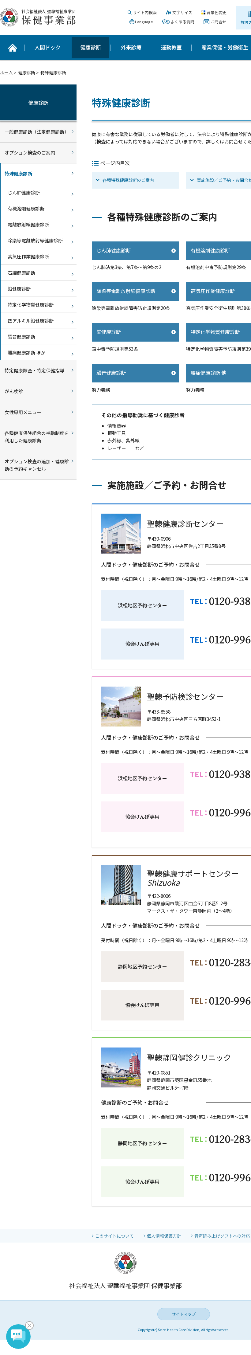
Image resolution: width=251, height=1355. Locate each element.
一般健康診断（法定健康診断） (37, 131)
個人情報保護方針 (164, 1236)
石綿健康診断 (21, 272)
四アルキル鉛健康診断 (31, 320)
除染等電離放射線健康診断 (125, 291)
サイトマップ (184, 1314)
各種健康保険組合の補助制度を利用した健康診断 (37, 437)
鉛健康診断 (108, 331)
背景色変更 (217, 12)
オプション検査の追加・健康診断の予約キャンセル (37, 465)
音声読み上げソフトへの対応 (222, 1236)
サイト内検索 (145, 12)
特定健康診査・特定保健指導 (34, 370)
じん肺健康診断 (113, 250)
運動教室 (171, 47)
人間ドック (48, 47)
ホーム (6, 72)
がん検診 (14, 391)
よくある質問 (182, 22)
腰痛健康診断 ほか (26, 352)
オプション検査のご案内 (30, 152)
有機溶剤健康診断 (26, 208)
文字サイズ (182, 12)
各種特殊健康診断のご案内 (128, 180)
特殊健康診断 (18, 173)
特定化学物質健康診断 (31, 304)
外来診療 (131, 47)
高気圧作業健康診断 (28, 256)
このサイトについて (114, 1236)
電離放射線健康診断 (28, 224)
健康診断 (90, 47)
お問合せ (219, 22)
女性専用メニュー (23, 412)
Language (144, 22)
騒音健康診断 (111, 372)
